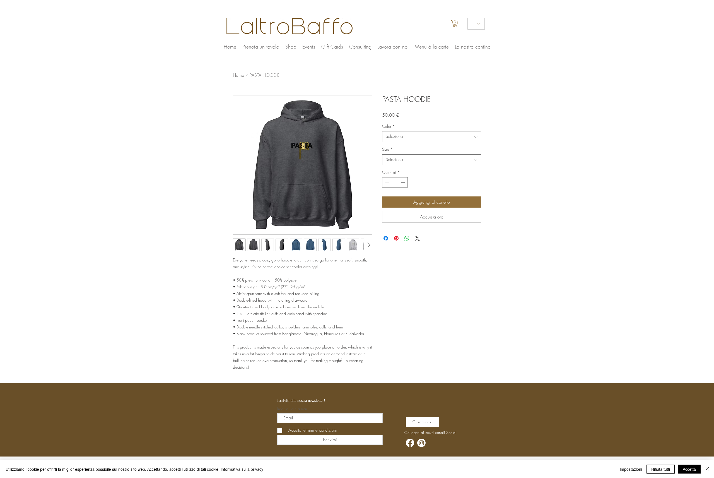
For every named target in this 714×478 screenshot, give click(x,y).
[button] (455, 23)
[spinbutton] (395, 182)
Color (388, 126)
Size (387, 149)
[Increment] (403, 182)
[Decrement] (386, 182)
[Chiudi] (707, 469)
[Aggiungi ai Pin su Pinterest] (396, 238)
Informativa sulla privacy (242, 469)
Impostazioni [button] (631, 469)
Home (238, 75)
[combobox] (431, 136)
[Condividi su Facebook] (385, 238)
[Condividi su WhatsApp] (407, 238)
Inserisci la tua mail (292, 409)
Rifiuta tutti (660, 469)
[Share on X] (417, 238)
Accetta (689, 469)
